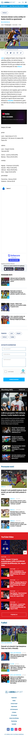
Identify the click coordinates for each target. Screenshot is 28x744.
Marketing (14, 721)
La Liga (12, 664)
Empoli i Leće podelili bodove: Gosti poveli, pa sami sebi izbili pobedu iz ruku (14, 492)
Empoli (18, 333)
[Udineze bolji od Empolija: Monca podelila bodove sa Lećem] (5, 282)
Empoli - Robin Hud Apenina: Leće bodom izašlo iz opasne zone (18, 305)
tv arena (7, 734)
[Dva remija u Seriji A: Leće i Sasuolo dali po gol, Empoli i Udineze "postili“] (5, 502)
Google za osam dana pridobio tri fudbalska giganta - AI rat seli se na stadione (18, 439)
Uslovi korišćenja (14, 718)
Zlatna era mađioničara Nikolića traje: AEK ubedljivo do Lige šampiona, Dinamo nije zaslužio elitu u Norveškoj (18, 680)
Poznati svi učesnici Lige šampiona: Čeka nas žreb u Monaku (13, 647)
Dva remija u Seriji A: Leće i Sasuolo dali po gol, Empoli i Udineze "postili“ (18, 502)
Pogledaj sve (22, 389)
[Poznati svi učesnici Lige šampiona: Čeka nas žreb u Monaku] (14, 635)
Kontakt (14, 724)
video (14, 700)
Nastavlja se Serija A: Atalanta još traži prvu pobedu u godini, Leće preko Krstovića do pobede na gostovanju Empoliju (18, 292)
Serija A (5, 12)
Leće (2, 58)
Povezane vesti (6, 275)
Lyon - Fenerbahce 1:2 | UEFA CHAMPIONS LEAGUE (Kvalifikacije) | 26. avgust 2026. (18, 573)
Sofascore (12, 263)
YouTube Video (7, 537)
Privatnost (14, 715)
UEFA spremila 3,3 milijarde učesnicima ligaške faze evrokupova (18, 656)
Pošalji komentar (14, 379)
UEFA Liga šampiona (6, 642)
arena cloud (14, 703)
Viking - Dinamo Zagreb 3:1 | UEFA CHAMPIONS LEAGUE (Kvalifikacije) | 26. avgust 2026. (18, 584)
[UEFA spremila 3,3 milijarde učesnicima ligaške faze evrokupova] (5, 656)
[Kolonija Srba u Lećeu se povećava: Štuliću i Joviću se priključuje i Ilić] (5, 513)
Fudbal (12, 337)
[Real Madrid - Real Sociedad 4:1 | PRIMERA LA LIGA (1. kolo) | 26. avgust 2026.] (5, 594)
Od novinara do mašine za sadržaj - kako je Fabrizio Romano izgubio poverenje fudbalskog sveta (19, 430)
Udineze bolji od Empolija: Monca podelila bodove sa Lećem (17, 280)
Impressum (14, 706)
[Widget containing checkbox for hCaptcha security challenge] (14, 371)
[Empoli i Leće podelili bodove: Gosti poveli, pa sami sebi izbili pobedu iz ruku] (14, 479)
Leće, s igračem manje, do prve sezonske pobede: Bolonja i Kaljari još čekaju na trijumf (18, 318)
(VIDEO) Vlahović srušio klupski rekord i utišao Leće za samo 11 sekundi (18, 524)
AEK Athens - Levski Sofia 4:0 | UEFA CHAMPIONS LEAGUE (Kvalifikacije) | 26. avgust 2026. (18, 606)
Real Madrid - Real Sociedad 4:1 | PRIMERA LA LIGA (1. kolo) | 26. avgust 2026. (18, 594)
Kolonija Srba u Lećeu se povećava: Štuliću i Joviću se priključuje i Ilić (18, 513)
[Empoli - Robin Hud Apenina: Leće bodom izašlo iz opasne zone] (5, 307)
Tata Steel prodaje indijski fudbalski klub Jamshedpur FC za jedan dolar (18, 448)
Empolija (10, 100)
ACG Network (14, 709)
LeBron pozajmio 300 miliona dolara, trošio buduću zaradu (13, 414)
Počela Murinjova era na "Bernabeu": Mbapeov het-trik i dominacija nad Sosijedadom (18, 668)
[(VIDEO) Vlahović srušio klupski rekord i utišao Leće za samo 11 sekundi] (5, 524)
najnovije (14, 697)
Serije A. (19, 66)
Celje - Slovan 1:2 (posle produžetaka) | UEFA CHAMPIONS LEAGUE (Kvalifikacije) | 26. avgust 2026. (13, 562)
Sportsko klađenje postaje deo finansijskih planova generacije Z (18, 456)
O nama (14, 712)
